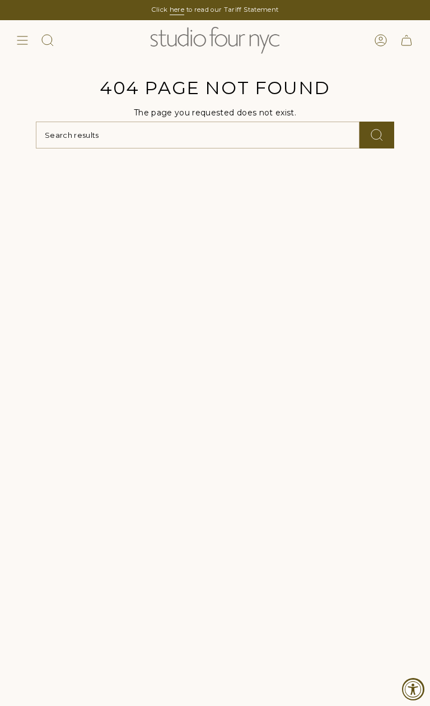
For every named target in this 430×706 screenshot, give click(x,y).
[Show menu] (22, 40)
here (177, 9)
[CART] (406, 40)
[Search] (376, 135)
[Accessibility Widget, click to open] (413, 689)
